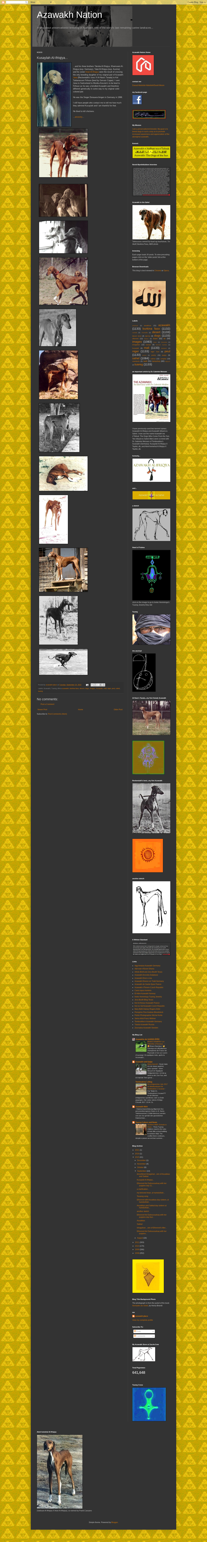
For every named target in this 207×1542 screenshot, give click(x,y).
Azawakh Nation (69, 15)
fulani (155, 339)
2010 (137, 1246)
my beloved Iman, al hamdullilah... (151, 1193)
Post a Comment (47, 704)
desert (82, 688)
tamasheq (156, 361)
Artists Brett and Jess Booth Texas (148, 972)
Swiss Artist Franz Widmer (145, 1018)
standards (136, 361)
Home (80, 709)
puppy (164, 355)
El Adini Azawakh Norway (145, 993)
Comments (140, 1336)
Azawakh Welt (141, 1107)
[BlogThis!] (95, 684)
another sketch (143, 1211)
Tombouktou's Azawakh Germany (148, 1021)
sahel (118, 688)
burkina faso (74, 688)
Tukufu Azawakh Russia (144, 1024)
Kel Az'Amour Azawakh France (147, 1003)
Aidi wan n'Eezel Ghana (144, 969)
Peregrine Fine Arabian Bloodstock (149, 1012)
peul (113, 688)
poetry (153, 355)
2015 (137, 1157)
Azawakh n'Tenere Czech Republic (149, 987)
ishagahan (136, 345)
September (142, 1171)
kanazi (148, 345)
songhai (163, 359)
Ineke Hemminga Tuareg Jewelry (148, 997)
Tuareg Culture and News (146, 1122)
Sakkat (139, 1224)
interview (164, 342)
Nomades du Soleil (140, 1306)
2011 (137, 1242)
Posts (138, 1331)
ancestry (78, 117)
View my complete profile (142, 1320)
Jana (75, 77)
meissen (164, 348)
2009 (137, 1249)
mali (105, 688)
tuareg (40, 691)
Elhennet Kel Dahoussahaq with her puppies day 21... (152, 1184)
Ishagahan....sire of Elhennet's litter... (152, 1228)
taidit (145, 361)
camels (134, 332)
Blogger (114, 1522)
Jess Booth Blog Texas (144, 1000)
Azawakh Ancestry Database (146, 975)
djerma (147, 336)
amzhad (135, 325)
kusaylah (99, 688)
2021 (137, 1150)
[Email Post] (87, 685)
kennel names (161, 345)
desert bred (136, 336)
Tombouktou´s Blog (143, 1082)
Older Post (118, 709)
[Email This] (92, 684)
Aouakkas (141, 1221)
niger (109, 688)
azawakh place (141, 1316)
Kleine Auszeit (152, 1064)
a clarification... (143, 1189)
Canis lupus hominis (143, 990)
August (140, 1238)
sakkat (152, 359)
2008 (137, 1253)
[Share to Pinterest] (103, 684)
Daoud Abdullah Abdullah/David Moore (148, 85)
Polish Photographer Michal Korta (148, 1015)
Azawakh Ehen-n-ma (143, 978)
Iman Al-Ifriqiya (92, 72)
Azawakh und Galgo (143, 1062)
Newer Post (42, 709)
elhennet (135, 338)
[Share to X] (97, 684)
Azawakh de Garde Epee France (148, 984)
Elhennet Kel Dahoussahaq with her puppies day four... (152, 1216)
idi (164, 339)
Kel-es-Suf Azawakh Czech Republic (150, 1006)
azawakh (65, 688)
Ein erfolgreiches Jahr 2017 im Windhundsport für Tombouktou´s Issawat (157, 1086)
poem (144, 355)
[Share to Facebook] (100, 684)
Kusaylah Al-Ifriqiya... (145, 1180)
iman (155, 342)
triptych (167, 361)
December (141, 1160)
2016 (137, 1154)
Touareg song (142, 1196)
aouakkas (147, 325)
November (141, 1164)
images (92, 688)
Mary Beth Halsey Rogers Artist (147, 1009)
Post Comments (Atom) (57, 714)
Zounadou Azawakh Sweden (146, 1028)
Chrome (157, 271)
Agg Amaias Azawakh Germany (147, 966)
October (140, 1167)
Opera (166, 271)
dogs (87, 688)
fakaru (146, 338)
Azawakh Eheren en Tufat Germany (149, 981)
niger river (155, 352)
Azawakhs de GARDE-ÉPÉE (147, 1039)
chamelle (145, 332)
